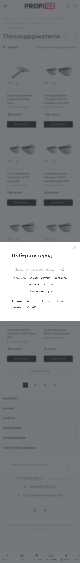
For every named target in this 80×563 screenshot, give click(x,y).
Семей (48, 284)
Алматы (34, 277)
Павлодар (35, 284)
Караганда (60, 277)
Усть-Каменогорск (41, 291)
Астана (45, 277)
